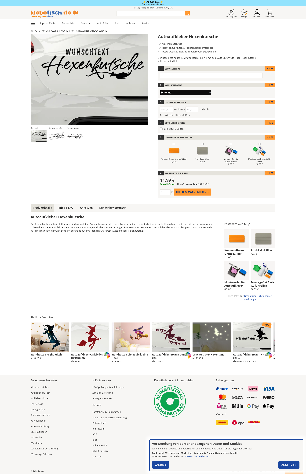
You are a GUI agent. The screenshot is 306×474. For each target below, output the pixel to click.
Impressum (98, 428)
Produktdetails (42, 207)
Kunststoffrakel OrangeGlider (234, 252)
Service (145, 23)
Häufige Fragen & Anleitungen (108, 387)
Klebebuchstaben (40, 387)
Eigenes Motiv (47, 23)
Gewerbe (86, 23)
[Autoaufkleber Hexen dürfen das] (171, 337)
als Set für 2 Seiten (174, 128)
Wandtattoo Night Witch (46, 354)
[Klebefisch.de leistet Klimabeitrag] (184, 401)
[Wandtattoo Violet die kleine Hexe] (131, 337)
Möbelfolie (36, 437)
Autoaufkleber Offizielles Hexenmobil (87, 356)
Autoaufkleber (50, 31)
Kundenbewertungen (112, 207)
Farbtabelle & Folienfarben (106, 411)
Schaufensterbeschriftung (44, 448)
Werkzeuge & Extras (41, 454)
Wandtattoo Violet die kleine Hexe (130, 356)
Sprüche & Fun (66, 31)
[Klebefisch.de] (71, 14)
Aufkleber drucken (40, 392)
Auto (37, 31)
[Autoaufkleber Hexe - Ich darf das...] (252, 337)
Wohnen (130, 23)
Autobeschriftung (40, 426)
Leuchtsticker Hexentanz (208, 354)
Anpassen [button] (160, 464)
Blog (94, 439)
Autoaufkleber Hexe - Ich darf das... (251, 356)
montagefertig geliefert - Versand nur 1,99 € (153, 7)
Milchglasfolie (38, 409)
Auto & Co (102, 23)
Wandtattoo (37, 442)
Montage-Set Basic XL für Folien (262, 284)
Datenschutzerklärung (197, 456)
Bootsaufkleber (39, 431)
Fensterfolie (68, 23)
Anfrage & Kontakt (102, 398)
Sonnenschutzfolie (40, 415)
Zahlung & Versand (102, 392)
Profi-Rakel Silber (262, 250)
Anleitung (86, 207)
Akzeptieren (288, 464)
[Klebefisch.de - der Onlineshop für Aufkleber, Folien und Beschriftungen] (32, 31)
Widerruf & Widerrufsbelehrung (109, 417)
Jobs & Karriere (100, 450)
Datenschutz (99, 423)
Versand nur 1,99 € (197, 184)
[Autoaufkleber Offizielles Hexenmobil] (90, 337)
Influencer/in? (99, 445)
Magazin (97, 456)
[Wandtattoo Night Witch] (50, 337)
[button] (39, 136)
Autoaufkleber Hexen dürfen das (170, 356)
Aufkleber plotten (40, 398)
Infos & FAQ (65, 207)
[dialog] (226, 455)
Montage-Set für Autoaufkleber (234, 284)
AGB (94, 434)
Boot (116, 23)
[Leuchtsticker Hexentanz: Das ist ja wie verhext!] (212, 337)
